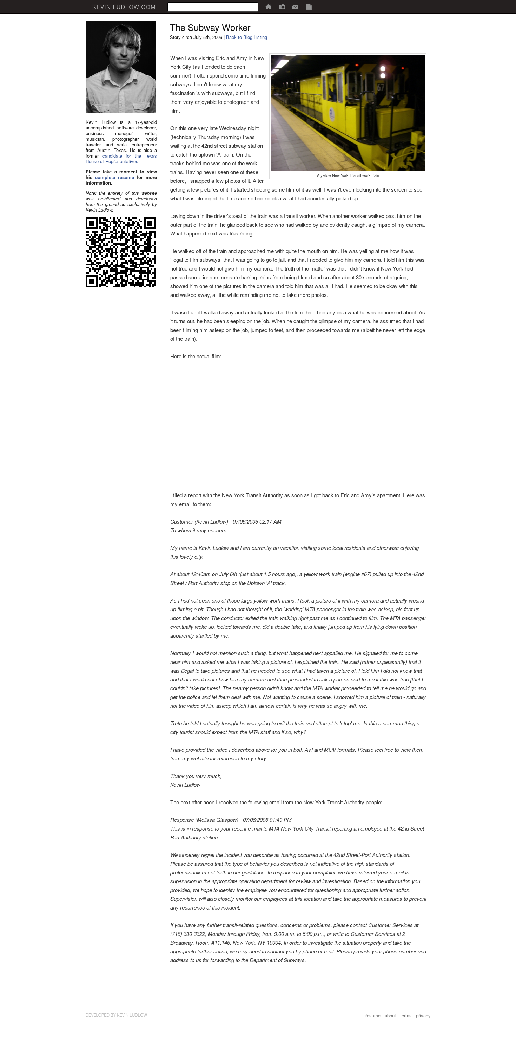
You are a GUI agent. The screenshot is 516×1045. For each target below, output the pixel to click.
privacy (423, 1015)
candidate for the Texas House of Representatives (121, 158)
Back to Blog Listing (246, 37)
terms (406, 1015)
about (390, 1015)
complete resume (114, 177)
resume (373, 1015)
